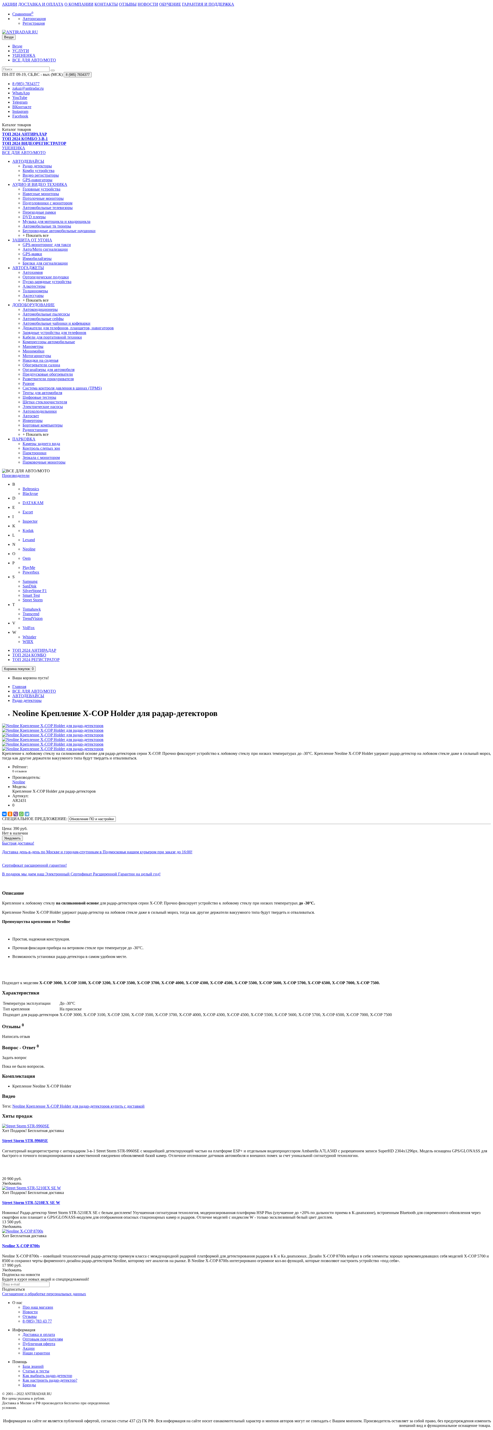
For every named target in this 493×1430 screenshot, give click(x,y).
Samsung (30, 581)
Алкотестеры (34, 286)
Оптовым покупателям (43, 1339)
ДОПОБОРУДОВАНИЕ (33, 305)
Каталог (16, 129)
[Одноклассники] (10, 814)
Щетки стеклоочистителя (45, 402)
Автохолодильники (40, 411)
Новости (30, 1312)
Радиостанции (35, 430)
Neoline (29, 549)
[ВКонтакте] (4, 814)
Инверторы (33, 420)
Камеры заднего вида (41, 443)
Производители (16, 475)
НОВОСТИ (148, 4)
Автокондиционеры (40, 309)
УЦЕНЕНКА (23, 55)
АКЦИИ (9, 4)
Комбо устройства (38, 170)
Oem (27, 558)
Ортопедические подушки (46, 277)
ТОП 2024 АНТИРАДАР (34, 650)
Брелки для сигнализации (45, 263)
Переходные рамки (39, 212)
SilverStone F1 (35, 591)
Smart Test (31, 595)
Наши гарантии (36, 1353)
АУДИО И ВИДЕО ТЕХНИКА (39, 184)
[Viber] (15, 814)
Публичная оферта (39, 1344)
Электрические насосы (43, 406)
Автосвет (31, 416)
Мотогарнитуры (37, 356)
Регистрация (34, 23)
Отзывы (30, 1316)
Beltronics (31, 489)
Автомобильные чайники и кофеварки (56, 323)
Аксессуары (33, 295)
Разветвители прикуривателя (48, 379)
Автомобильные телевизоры (48, 207)
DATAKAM (33, 503)
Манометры (33, 346)
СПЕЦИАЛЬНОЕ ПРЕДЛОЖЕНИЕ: (34, 819)
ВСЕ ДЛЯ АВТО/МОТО (34, 60)
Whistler (29, 637)
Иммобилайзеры (37, 258)
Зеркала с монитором (41, 457)
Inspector (30, 521)
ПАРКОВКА (23, 439)
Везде (17, 46)
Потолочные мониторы (43, 198)
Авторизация (34, 18)
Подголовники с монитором (47, 203)
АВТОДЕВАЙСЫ (28, 161)
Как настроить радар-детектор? (50, 1380)
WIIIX (28, 641)
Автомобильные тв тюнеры (47, 226)
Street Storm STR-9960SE (25, 1140)
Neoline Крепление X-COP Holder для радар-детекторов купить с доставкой (78, 1106)
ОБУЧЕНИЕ (170, 4)
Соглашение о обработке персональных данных (44, 1294)
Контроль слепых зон (41, 448)
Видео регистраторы (41, 175)
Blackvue (30, 493)
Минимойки (33, 351)
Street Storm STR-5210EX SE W (31, 1202)
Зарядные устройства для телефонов (54, 332)
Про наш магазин (38, 1307)
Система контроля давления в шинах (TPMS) (62, 388)
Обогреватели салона (41, 365)
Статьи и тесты (36, 1371)
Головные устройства (41, 189)
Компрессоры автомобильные (49, 342)
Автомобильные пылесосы (46, 314)
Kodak (28, 530)
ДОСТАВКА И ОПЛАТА (40, 4)
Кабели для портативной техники (52, 337)
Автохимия (33, 272)
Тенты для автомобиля (42, 393)
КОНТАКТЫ (106, 4)
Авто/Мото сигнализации (45, 249)
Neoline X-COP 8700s (21, 1246)
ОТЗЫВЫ (128, 4)
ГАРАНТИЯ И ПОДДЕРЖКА (208, 4)
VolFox (29, 628)
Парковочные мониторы (44, 462)
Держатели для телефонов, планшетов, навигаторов (68, 328)
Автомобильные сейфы (43, 318)
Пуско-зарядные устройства (47, 281)
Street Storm (33, 600)
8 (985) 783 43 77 (37, 1321)
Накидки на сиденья (40, 360)
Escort (28, 512)
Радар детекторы (37, 166)
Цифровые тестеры (39, 397)
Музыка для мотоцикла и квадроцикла (56, 221)
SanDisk (29, 586)
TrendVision (33, 618)
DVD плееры (34, 217)
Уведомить (12, 838)
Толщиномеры (35, 291)
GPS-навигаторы (37, 180)
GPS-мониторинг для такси (47, 244)
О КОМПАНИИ (78, 4)
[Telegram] (27, 814)
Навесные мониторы (41, 194)
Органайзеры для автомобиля (48, 369)
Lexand (29, 540)
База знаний (33, 1366)
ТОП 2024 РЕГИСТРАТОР (36, 659)
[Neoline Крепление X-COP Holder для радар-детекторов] (52, 725)
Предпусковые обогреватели (48, 374)
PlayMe (29, 567)
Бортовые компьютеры (43, 425)
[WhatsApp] (21, 814)
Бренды (29, 1385)
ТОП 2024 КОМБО (29, 655)
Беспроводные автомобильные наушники (59, 231)
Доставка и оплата (39, 1334)
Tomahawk (32, 609)
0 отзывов (19, 771)
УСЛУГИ (20, 51)
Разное (28, 383)
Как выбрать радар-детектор (47, 1375)
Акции (29, 1348)
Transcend (31, 614)
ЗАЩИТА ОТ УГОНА (32, 240)
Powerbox (31, 572)
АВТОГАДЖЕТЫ (28, 268)
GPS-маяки (32, 254)
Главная (19, 686)
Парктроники (34, 453)
